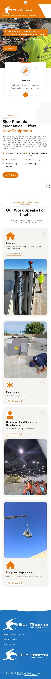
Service (25, 80)
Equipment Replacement (20, 572)
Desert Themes (31, 675)
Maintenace (13, 392)
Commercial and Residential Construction (22, 423)
